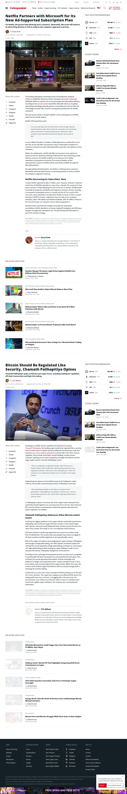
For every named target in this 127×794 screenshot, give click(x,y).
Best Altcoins (50, 753)
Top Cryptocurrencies (97, 15)
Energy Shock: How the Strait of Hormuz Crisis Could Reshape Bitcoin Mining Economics (53, 700)
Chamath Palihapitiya (33, 448)
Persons (28, 756)
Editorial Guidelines (92, 759)
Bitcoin (63, 446)
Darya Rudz (16, 31)
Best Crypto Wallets (52, 766)
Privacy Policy (90, 769)
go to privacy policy (114, 785)
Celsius (30, 575)
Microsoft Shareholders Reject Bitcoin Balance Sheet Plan (48, 289)
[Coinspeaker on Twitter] (110, 2)
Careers (88, 756)
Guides (40, 8)
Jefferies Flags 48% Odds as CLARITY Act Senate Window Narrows (106, 88)
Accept (102, 785)
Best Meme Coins (52, 763)
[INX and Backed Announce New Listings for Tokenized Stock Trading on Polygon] (13, 344)
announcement (43, 104)
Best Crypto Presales (53, 756)
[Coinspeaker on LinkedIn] (117, 2)
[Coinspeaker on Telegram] (113, 2)
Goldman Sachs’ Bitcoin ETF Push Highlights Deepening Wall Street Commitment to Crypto (52, 664)
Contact (86, 2)
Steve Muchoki (32, 292)
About (77, 2)
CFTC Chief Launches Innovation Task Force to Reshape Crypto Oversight (50, 682)
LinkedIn (12, 119)
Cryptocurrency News (45, 268)
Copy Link (12, 123)
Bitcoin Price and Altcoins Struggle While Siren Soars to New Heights (53, 716)
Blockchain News (31, 268)
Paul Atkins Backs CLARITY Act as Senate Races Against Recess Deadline (108, 75)
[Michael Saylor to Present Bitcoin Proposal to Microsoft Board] (13, 326)
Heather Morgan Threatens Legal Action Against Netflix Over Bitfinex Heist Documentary (50, 272)
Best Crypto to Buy (52, 749)
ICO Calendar (62, 8)
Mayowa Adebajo (33, 328)
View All (116, 49)
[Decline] (122, 777)
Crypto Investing (50, 8)
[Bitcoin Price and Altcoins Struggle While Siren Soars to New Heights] (13, 718)
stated (77, 142)
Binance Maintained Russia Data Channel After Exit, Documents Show (107, 63)
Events (28, 759)
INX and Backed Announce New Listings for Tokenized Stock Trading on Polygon (53, 343)
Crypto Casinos (74, 8)
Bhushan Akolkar (33, 312)
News (34, 8)
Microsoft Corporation (69, 99)
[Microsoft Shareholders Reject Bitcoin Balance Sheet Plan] (13, 291)
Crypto (8, 756)
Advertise (96, 2)
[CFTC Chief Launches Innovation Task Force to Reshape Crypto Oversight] (13, 683)
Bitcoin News (29, 286)
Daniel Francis (32, 650)
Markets (9, 753)
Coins (28, 749)
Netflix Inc (29, 99)
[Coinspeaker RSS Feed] (121, 2)
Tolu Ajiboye (16, 381)
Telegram (12, 112)
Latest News (92, 54)
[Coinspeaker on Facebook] (106, 2)
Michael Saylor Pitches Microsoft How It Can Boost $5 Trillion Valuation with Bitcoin (50, 308)
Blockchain (10, 759)
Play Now (105, 790)
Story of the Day (11, 749)
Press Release (10, 763)
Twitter (11, 105)
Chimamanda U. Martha (35, 276)
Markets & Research (88, 8)
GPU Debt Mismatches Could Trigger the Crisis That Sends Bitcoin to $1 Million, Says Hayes (52, 646)
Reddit (11, 116)
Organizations (31, 753)
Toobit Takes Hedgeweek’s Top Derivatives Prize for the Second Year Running (108, 100)
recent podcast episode (44, 453)
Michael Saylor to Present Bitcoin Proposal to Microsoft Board (50, 325)
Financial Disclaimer (92, 766)
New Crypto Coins (52, 759)
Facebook (12, 102)
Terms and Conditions (93, 763)
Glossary (29, 766)
